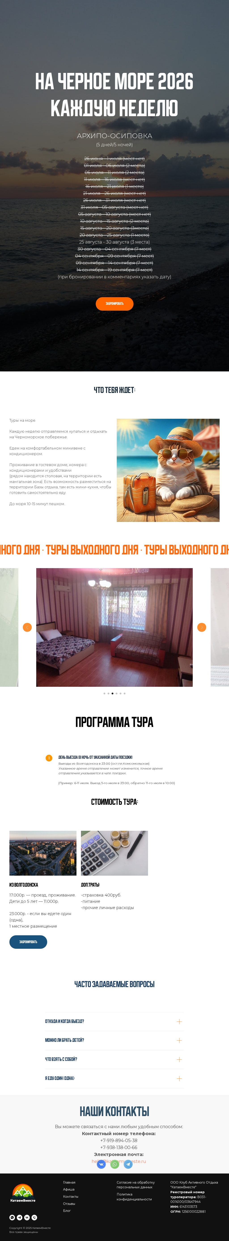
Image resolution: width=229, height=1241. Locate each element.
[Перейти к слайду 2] (108, 1191)
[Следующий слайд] (201, 1124)
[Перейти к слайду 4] (116, 1191)
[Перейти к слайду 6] (124, 1191)
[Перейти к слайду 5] (120, 1191)
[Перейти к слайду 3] (112, 1191)
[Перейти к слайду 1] (104, 1191)
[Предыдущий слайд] (27, 1124)
